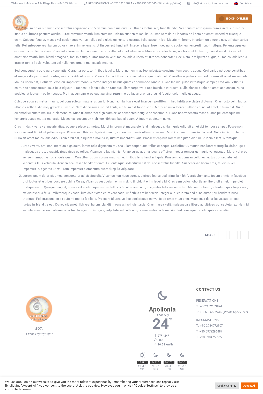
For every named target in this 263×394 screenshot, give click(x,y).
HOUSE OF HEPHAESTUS (92, 19)
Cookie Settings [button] (226, 385)
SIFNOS (176, 19)
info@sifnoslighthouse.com (210, 3)
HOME (59, 19)
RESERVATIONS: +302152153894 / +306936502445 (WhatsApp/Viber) (134, 3)
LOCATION (129, 19)
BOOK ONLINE (237, 18)
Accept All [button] (249, 385)
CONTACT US (201, 19)
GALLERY (153, 19)
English (244, 3)
